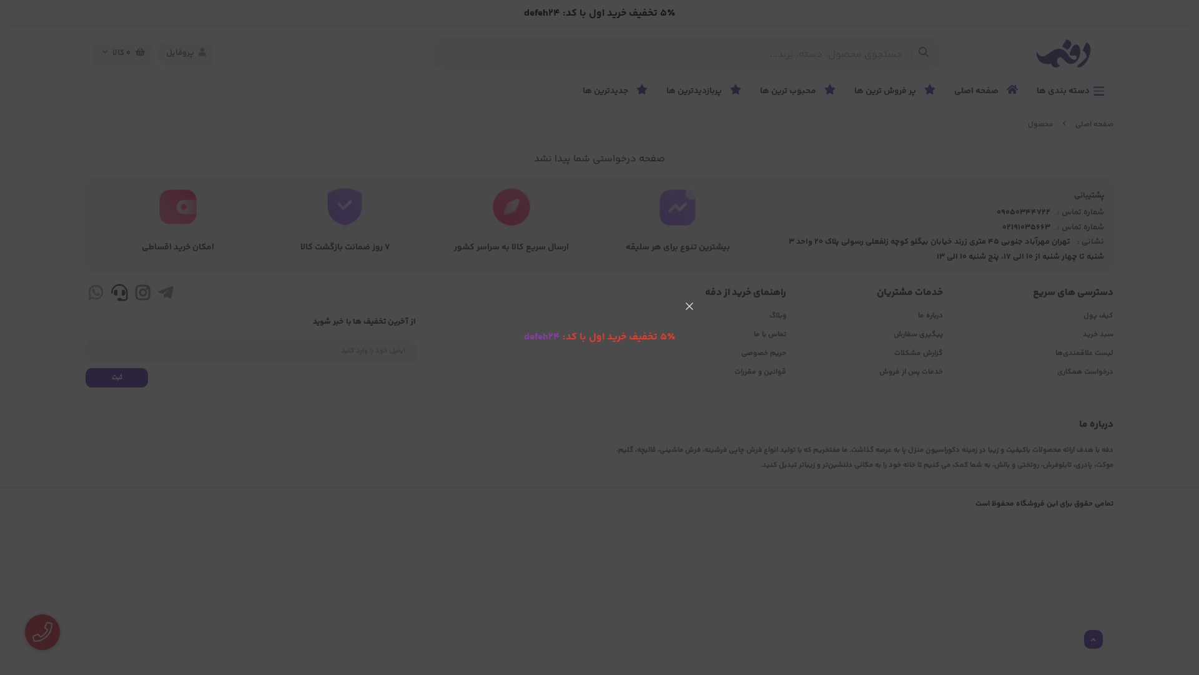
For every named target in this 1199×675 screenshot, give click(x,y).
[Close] (689, 306)
